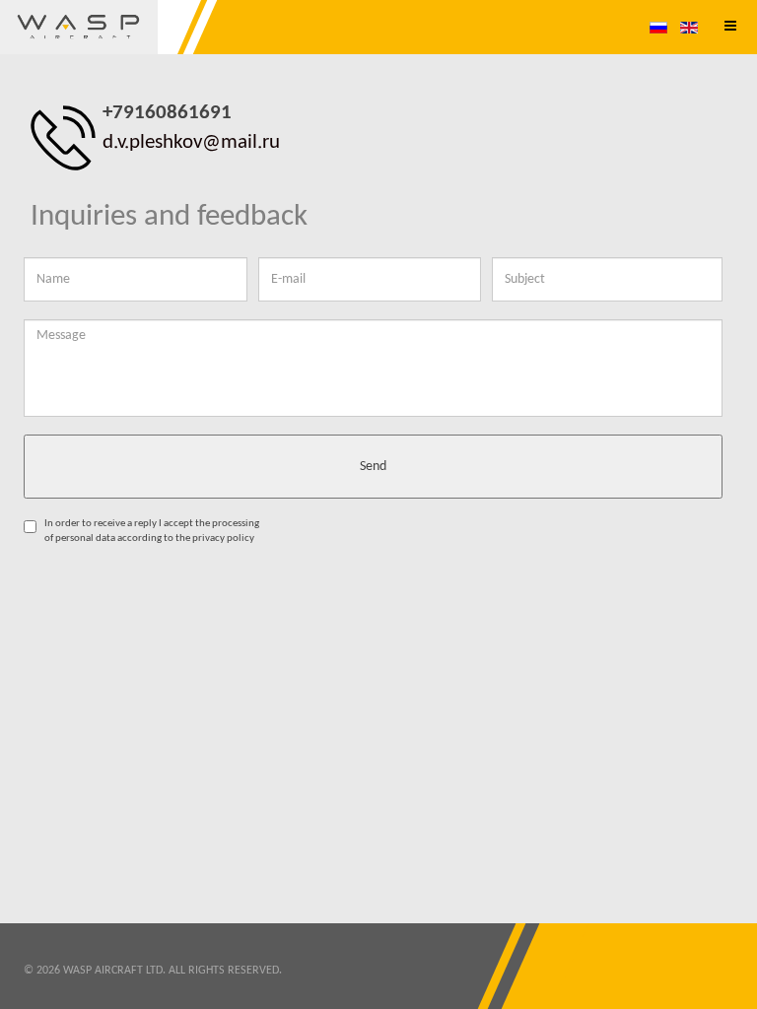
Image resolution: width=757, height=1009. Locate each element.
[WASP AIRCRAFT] (79, 27)
